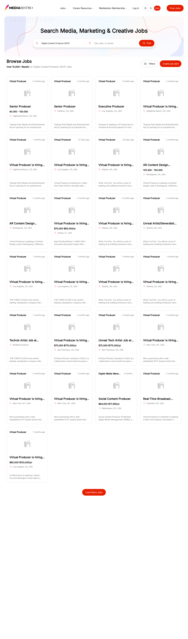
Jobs (62, 8)
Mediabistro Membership (112, 8)
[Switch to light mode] (145, 8)
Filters (152, 63)
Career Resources (82, 8)
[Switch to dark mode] (151, 8)
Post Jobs (175, 8)
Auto (157, 8)
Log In (136, 8)
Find (149, 43)
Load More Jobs (94, 492)
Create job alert (171, 63)
